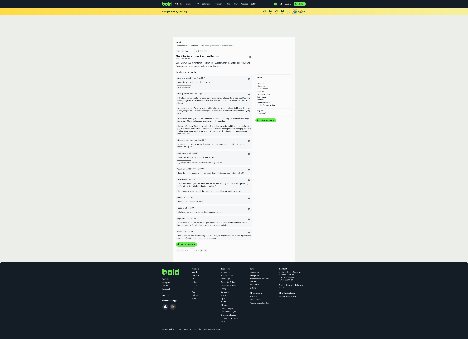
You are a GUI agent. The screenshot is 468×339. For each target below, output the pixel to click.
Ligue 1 (224, 298)
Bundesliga (225, 292)
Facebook (166, 289)
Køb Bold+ (299, 4)
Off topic (260, 100)
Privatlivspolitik (168, 329)
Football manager (264, 94)
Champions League (228, 315)
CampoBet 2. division (229, 282)
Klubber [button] (218, 4)
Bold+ (253, 4)
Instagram (166, 282)
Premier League (227, 275)
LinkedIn (165, 295)
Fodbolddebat (262, 89)
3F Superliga (225, 272)
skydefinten (181, 153)
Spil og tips (261, 97)
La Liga (224, 288)
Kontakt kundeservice (287, 296)
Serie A (223, 295)
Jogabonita (181, 219)
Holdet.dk (261, 86)
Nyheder (178, 4)
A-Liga (223, 302)
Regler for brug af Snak (266, 105)
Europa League (227, 308)
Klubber (195, 285)
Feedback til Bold (264, 102)
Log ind (288, 4)
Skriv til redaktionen (287, 293)
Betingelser (254, 275)
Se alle (223, 321)
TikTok (165, 285)
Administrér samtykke (192, 329)
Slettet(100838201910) (185, 94)
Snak (229, 4)
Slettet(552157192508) (185, 140)
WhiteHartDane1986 (184, 169)
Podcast (244, 4)
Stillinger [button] (206, 4)
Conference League (228, 311)
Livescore (189, 4)
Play (236, 4)
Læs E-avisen (255, 300)
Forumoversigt (182, 46)
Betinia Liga (225, 279)
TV (197, 4)
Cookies (179, 329)
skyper (179, 232)
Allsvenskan (225, 305)
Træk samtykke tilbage (212, 329)
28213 (179, 208)
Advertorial (254, 284)
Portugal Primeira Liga (229, 318)
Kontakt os (254, 272)
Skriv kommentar (187, 244)
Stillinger (195, 282)
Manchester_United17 (184, 78)
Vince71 (180, 179)
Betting (253, 288)
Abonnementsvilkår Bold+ (260, 303)
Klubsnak (260, 91)
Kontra (179, 198)
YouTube (165, 279)
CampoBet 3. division (229, 285)
